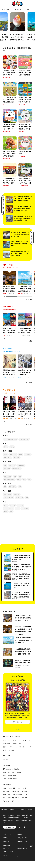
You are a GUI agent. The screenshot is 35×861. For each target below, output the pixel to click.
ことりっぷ (6, 848)
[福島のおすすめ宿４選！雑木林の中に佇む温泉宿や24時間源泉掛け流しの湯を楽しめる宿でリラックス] (9, 272)
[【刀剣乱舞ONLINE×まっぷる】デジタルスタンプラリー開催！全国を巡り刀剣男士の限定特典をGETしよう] (10, 175)
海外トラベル (18, 9)
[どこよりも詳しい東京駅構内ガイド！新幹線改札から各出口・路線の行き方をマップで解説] (17, 576)
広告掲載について (22, 841)
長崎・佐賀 (16, 494)
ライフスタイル (29, 809)
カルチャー (30, 9)
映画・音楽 (5, 418)
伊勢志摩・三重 (16, 468)
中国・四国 (20, 293)
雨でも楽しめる (17, 743)
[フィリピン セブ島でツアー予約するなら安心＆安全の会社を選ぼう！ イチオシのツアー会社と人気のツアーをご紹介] (10, 94)
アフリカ (12, 505)
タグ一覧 (5, 759)
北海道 (4, 788)
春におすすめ (6, 740)
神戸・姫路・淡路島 (9, 479)
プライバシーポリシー (23, 838)
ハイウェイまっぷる (8, 851)
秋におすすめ (26, 740)
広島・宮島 (24, 798)
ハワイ (17, 508)
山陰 (5, 487)
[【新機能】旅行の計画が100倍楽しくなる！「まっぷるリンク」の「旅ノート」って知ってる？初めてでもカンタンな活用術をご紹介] (10, 121)
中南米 (5, 512)
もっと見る (29, 299)
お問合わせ (6, 841)
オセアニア (20, 505)
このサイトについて (8, 834)
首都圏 (20, 454)
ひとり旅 (11, 750)
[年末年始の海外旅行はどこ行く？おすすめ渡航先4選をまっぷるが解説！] (25, 314)
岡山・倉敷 (6, 801)
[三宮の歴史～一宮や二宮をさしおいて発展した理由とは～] (25, 355)
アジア (4, 335)
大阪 (20, 476)
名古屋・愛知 (20, 465)
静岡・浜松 (12, 465)
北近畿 (19, 479)
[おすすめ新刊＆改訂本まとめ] (25, 148)
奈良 (24, 479)
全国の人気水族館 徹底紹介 (10, 778)
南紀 (29, 479)
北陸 (5, 465)
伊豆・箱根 (28, 454)
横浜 (24, 788)
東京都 (4, 376)
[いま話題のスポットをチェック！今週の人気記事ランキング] (10, 67)
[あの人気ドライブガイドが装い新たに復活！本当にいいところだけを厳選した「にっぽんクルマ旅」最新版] (25, 94)
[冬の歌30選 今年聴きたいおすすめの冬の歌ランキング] (25, 397)
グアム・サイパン (8, 508)
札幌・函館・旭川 (24, 439)
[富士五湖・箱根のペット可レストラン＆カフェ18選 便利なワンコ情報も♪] (10, 148)
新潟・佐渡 (13, 454)
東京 (19, 788)
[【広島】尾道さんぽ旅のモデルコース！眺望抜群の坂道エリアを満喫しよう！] (25, 272)
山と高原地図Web (22, 848)
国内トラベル (5, 9)
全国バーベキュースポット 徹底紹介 (12, 772)
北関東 (5, 454)
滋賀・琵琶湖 (7, 476)
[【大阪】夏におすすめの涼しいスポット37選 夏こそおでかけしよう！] (17, 586)
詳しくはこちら (17, 722)
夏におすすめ (16, 740)
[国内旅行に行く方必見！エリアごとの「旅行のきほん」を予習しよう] (25, 121)
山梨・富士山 (7, 458)
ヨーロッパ (25, 508)
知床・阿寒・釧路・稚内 (10, 439)
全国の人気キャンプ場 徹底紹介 (11, 769)
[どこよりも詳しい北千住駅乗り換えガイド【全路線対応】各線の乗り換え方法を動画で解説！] (17, 595)
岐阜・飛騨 (7, 468)
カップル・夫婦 (20, 747)
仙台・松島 (12, 788)
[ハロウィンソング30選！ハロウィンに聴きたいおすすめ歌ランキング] (9, 397)
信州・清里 (16, 458)
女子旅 (4, 750)
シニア (29, 747)
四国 (20, 487)
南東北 (4, 293)
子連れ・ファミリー (8, 747)
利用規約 (5, 838)
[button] (16, 729)
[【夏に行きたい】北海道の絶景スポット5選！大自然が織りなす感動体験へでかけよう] (17, 567)
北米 (11, 512)
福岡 (13, 801)
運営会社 (20, 834)
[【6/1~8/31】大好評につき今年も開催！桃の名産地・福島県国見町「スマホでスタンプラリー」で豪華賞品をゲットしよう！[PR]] (25, 67)
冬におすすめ (6, 743)
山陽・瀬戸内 (12, 487)
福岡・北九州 (7, 494)
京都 (15, 476)
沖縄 (27, 498)
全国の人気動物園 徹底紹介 (10, 775)
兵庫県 (19, 376)
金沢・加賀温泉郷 (17, 794)
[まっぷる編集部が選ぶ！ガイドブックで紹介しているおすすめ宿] (25, 175)
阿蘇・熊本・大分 (8, 498)
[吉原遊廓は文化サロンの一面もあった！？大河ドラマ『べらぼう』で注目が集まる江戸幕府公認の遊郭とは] (9, 355)
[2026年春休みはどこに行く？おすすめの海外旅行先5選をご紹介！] (9, 314)
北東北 (5, 447)
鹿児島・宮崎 (19, 498)
